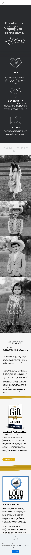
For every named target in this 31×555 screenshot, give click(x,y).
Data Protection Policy (24, 545)
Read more (15, 547)
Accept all (15, 551)
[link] (15, 178)
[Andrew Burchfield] (3, 2)
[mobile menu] (29, 2)
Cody (10, 514)
